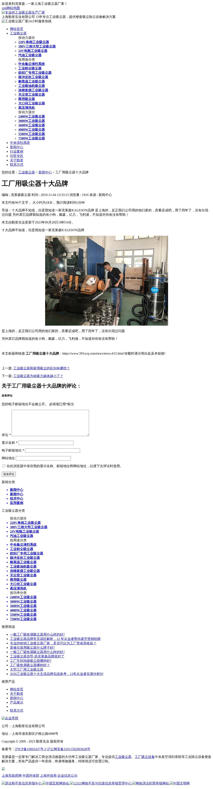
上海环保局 (48, 775)
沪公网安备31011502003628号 (68, 749)
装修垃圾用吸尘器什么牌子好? (32, 647)
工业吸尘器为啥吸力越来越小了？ (38, 376)
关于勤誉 (16, 160)
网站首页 (16, 29)
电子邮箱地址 (13, 450)
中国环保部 (30, 775)
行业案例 (16, 151)
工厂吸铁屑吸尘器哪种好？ (30, 665)
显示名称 (9, 442)
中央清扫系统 (20, 142)
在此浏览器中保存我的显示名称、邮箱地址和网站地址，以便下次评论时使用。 (65, 466)
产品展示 (16, 702)
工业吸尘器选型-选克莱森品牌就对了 (37, 656)
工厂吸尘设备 (145, 757)
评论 (6, 435)
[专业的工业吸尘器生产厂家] (23, 12)
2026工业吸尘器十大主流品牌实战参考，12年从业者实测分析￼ (56, 674)
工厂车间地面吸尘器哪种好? (30, 660)
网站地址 (8, 458)
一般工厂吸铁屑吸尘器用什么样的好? (37, 634)
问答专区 (16, 156)
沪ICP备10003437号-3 (30, 749)
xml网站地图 (11, 8)
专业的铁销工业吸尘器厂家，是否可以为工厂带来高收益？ (53, 643)
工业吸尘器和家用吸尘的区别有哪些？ (41, 368)
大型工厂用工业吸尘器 (26, 669)
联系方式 (16, 164)
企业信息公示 (67, 775)
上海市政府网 (12, 775)
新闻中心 (16, 147)
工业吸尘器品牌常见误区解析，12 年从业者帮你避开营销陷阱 (55, 639)
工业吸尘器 (18, 33)
